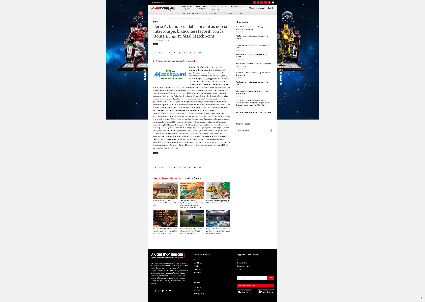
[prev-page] (154, 237)
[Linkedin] (261, 2)
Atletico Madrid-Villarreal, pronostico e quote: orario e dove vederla (253, 65)
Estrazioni (223, 13)
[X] (269, 2)
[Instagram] (258, 2)
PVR (211, 13)
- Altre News (193, 178)
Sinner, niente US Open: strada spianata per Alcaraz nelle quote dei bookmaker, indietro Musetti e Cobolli (218, 231)
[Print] (195, 53)
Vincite (205, 13)
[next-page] (158, 237)
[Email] (189, 53)
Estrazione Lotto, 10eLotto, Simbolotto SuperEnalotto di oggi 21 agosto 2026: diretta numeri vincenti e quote (165, 231)
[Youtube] (273, 2)
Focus (161, 18)
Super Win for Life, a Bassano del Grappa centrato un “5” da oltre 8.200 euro (164, 203)
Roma (225, 79)
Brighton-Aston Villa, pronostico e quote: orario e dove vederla (252, 92)
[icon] (245, 294)
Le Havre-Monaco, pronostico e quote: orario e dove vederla (253, 46)
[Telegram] (265, 2)
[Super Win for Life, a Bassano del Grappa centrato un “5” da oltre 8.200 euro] (165, 190)
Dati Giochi (186, 13)
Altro (240, 13)
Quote (231, 13)
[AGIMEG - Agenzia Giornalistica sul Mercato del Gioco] (163, 8)
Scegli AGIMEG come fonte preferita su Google (177, 61)
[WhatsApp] (179, 53)
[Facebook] (254, 2)
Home (155, 18)
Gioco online (196, 13)
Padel (216, 13)
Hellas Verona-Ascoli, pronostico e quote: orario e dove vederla (253, 74)
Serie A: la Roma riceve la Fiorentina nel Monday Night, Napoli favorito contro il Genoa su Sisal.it (191, 231)
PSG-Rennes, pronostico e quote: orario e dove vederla (252, 37)
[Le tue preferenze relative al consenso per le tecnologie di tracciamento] (421, 298)
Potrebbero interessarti (168, 178)
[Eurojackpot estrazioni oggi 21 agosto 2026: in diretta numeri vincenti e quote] (218, 190)
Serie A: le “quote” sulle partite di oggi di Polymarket (254, 112)
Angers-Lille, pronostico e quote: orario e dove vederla (252, 56)
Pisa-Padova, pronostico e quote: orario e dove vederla (252, 83)
